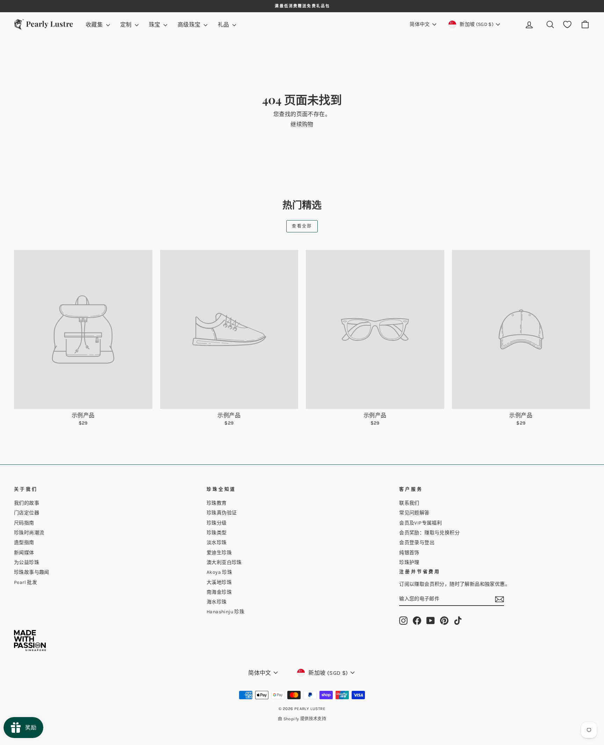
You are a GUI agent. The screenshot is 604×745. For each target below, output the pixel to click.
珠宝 (155, 24)
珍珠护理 (409, 562)
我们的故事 (26, 503)
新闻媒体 (24, 553)
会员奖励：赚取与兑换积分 (429, 533)
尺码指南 (24, 523)
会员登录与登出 (416, 542)
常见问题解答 (414, 513)
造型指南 (24, 542)
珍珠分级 (217, 523)
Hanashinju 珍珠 (225, 612)
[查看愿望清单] (567, 24)
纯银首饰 (409, 553)
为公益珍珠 (26, 562)
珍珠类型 (217, 533)
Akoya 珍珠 (219, 572)
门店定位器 (26, 513)
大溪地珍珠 (219, 582)
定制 (126, 24)
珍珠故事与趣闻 (31, 572)
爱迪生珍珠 (219, 553)
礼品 (224, 24)
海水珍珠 (217, 602)
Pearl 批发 (25, 582)
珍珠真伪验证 (222, 513)
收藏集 (95, 24)
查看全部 (302, 226)
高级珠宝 (190, 24)
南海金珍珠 (219, 592)
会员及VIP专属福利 (420, 523)
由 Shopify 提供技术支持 (302, 718)
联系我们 (409, 503)
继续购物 (302, 124)
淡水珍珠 (217, 542)
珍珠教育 (217, 503)
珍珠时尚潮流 (29, 533)
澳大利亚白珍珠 (224, 562)
